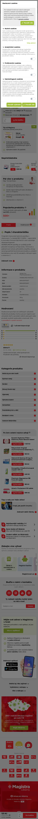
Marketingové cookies (14, 79)
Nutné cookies (11, 28)
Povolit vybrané (14, 104)
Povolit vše (28, 23)
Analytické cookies (12, 47)
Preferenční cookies (13, 63)
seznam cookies (23, 19)
